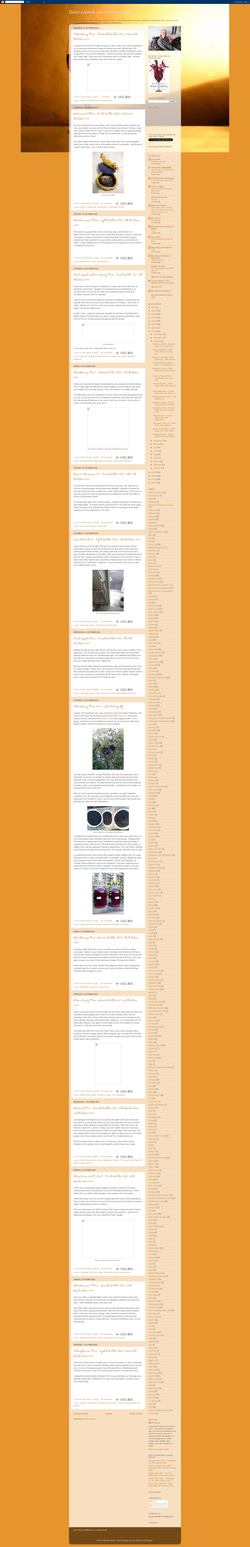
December (157, 334)
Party (150, 1092)
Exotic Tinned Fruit (156, 787)
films (150, 802)
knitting (151, 955)
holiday (151, 886)
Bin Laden (152, 572)
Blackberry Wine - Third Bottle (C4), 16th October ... (164, 370)
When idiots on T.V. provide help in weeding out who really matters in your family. (162, 210)
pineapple (152, 1117)
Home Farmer (154, 893)
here (114, 348)
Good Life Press (155, 849)
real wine (152, 1176)
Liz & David (153, 974)
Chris (150, 668)
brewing (151, 625)
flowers (151, 815)
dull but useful (154, 752)
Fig (149, 799)
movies (151, 1024)
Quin (150, 1148)
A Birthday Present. (158, 161)
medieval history (155, 1002)
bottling (151, 618)
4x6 (133, 1540)
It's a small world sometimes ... (163, 180)
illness (151, 905)
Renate (151, 1189)
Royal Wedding (154, 1226)
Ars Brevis (155, 218)
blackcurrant (85, 261)
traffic (150, 1338)
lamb (107, 987)
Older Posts (136, 1413)
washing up (153, 1373)
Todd (150, 1329)
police (150, 1130)
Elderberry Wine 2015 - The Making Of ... (100, 706)
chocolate (108, 461)
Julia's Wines (153, 939)
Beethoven (152, 566)
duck (150, 749)
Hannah (151, 874)
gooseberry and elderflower (159, 855)
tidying (151, 1323)
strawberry (120, 1095)
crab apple (84, 693)
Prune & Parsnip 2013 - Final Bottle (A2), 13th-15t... (163, 378)
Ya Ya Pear (153, 1401)
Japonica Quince (155, 921)
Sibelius (151, 1261)
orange (151, 1080)
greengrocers (154, 861)
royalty (151, 1229)
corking (151, 709)
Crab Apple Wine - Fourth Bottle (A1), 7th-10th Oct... (164, 392)
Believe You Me (158, 266)
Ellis (150, 774)
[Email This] (119, 97)
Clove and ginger (155, 696)
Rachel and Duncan (156, 1158)
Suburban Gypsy (158, 205)
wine (150, 1385)
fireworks (152, 805)
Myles (124, 356)
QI (149, 1145)
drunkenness (153, 746)
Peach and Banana (156, 1105)
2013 (153, 476)
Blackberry (99, 461)
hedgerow (152, 883)
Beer (150, 563)
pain (150, 1086)
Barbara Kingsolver (156, 548)
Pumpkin (152, 1139)
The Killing (152, 1314)
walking (151, 1370)
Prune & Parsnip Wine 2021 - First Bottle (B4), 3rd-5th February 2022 (162, 1468)
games (151, 833)
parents (151, 1089)
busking (151, 634)
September (158, 441)
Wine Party (152, 1388)
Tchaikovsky (113, 207)
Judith (150, 933)
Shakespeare (153, 1248)
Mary (150, 999)
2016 (153, 328)
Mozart (151, 1030)
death (150, 740)
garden (151, 836)
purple (151, 1142)
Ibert (150, 899)
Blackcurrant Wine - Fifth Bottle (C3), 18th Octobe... (164, 358)
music (150, 1033)
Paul (150, 1098)
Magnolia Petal (154, 986)
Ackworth (122, 716)
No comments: (107, 203)
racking (151, 1161)
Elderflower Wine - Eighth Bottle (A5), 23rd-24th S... (164, 435)
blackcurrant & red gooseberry (160, 591)
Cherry (151, 659)
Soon (153, 231)
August (156, 444)
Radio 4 (118, 924)
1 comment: (106, 97)
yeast (123, 1338)
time (150, 1326)
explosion (152, 793)
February (157, 465)
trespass (151, 1342)
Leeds (97, 693)
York (150, 1407)
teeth (150, 1298)
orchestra (152, 1083)
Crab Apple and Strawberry (97, 356)
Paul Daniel (153, 1102)
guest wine (152, 865)
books (93, 1095)
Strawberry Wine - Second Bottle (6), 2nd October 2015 (163, 410)
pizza (150, 1120)
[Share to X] (124, 97)
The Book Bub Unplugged (162, 178)
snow (150, 1267)
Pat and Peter (154, 1095)
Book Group (85, 1095)
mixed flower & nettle (157, 1011)
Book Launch (153, 612)
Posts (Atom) (90, 1419)
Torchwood (153, 1332)
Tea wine (152, 1292)
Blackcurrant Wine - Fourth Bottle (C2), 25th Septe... (164, 430)
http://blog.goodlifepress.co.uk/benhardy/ (90, 1530)
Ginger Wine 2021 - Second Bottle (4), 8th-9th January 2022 (161, 1474)
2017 (153, 324)
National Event (154, 1045)
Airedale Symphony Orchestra (160, 505)
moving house (106, 100)
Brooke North (153, 631)
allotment (152, 510)
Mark (150, 996)
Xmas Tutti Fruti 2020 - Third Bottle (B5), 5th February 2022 (161, 1485)
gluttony (151, 846)
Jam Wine (152, 918)
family (99, 1338)
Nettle (150, 1052)
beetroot (151, 569)
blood (150, 596)
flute (150, 818)
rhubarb (116, 1160)
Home (108, 1413)
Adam (150, 499)
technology (152, 1295)
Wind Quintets (79, 1163)
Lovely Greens (154, 980)
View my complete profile (158, 1449)
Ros (113, 1095)
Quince (151, 1151)
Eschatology (156, 220)
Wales (150, 1367)
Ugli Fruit (152, 1351)
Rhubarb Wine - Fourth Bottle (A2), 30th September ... (162, 418)
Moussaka (152, 1021)
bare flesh (152, 551)
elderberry (95, 100)
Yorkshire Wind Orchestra (159, 1410)
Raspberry (152, 1173)
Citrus (150, 684)
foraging (98, 924)
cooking (89, 207)
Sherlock (152, 1251)
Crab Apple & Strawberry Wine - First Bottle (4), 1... (164, 364)
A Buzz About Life (159, 197)
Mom (150, 1017)
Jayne (150, 927)
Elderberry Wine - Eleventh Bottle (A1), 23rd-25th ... (164, 345)
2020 (153, 314)
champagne (153, 656)
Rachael (131, 356)
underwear (152, 1354)
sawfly (151, 1245)
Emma (151, 777)
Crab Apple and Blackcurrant (160, 718)
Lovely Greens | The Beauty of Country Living (162, 282)
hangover (152, 871)
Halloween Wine (155, 868)
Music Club (153, 1036)
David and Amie (154, 737)
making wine (108, 924)
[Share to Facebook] (127, 97)
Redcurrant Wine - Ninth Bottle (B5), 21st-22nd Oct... (163, 352)
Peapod (151, 1108)
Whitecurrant (153, 1379)
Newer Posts (81, 1413)
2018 (153, 321)
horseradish (153, 896)
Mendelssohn (154, 1005)
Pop (150, 1133)
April (155, 458)
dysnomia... (156, 237)
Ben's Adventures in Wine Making (102, 12)
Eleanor (151, 771)
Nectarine (152, 1049)
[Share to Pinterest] (129, 97)
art (149, 538)
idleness (151, 902)
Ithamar (151, 914)
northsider (155, 159)
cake (150, 640)
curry (88, 100)
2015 (153, 331)
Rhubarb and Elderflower (158, 1195)
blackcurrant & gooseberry (159, 585)
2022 (153, 307)
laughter (151, 964)
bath (150, 557)
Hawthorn (152, 880)
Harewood (152, 877)
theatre (151, 1320)
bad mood (84, 625)
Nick (150, 1061)
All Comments (157, 1506)
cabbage (152, 637)
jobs (150, 930)
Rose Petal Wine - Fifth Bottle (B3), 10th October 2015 (107, 539)
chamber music (154, 653)
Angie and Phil (154, 526)
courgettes (152, 712)
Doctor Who (109, 1272)
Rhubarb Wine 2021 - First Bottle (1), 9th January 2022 (162, 1462)
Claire (82, 100)
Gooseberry (153, 852)
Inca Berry (152, 908)
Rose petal (112, 625)
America (151, 516)
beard (150, 560)
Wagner (151, 1360)
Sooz (150, 1270)
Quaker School (107, 718)
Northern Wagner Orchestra (159, 1067)
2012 (153, 479)
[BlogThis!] (122, 97)
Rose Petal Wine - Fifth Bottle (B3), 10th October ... (164, 386)
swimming (152, 1285)
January (157, 468)
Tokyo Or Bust (157, 187)
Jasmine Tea (153, 924)
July (155, 447)
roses (150, 1220)
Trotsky (151, 1348)
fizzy (150, 812)
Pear (150, 1111)
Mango (151, 992)
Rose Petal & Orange (157, 1217)
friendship (152, 830)
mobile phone (154, 1014)
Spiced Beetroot (155, 1273)
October (157, 341)
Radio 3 (151, 1164)
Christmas (152, 674)
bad (150, 541)
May (155, 454)
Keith (150, 946)
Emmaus (152, 780)
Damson (151, 727)
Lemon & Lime (154, 971)
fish (94, 207)
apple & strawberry (156, 532)
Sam (150, 1242)
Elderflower (92, 1403)
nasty (150, 1042)
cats (150, 646)
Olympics (152, 1074)
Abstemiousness (87, 461)
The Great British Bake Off (119, 693)
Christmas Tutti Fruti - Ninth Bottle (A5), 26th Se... (164, 424)
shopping (152, 1257)
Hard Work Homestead (161, 291)
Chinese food (153, 662)
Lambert (151, 961)
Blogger (149, 1540)
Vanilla (151, 1357)
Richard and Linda (156, 1201)
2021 (153, 311)
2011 (153, 483)
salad (150, 1236)
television (77, 359)
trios (150, 1345)
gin (149, 840)
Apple (150, 529)
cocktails (151, 699)
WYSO (121, 207)
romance (152, 1208)
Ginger (151, 843)
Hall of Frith (156, 287)
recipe (151, 1179)
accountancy (153, 496)
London (104, 693)
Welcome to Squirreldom (162, 277)
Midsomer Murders (156, 1008)
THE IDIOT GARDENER (161, 168)
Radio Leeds (153, 1170)
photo (150, 1114)
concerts (151, 702)
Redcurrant (102, 207)
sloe (150, 1264)
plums (150, 1123)
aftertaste (152, 502)
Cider (150, 681)
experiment (153, 790)
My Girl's (154, 199)
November (157, 338)
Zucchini (151, 1413)
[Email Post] (115, 97)
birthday (151, 576)
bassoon (83, 1403)
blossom (151, 600)
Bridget (151, 628)
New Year (152, 1055)
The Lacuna (153, 1317)
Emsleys (151, 783)
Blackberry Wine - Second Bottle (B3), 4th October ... (164, 403)
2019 (153, 318)
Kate (150, 942)
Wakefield (152, 1364)
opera (150, 1077)
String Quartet (154, 1282)
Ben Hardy (155, 1423)
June (155, 451)
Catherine (94, 987)
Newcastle (152, 1058)
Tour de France (154, 1335)
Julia (150, 936)
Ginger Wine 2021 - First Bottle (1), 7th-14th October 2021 (161, 1480)
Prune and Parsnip (88, 526)
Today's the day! (157, 260)
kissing (151, 949)
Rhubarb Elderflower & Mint (159, 1198)
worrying (151, 1395)
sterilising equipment (156, 1276)
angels (151, 523)
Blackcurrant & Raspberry (159, 588)
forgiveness (153, 827)
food (92, 693)
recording (152, 1183)
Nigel (150, 1064)
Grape (151, 858)
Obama (151, 1070)
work (118, 1338)
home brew (153, 889)
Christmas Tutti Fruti (88, 1272)
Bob (150, 603)
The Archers (153, 1307)
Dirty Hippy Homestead (161, 248)
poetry (151, 1127)
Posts (154, 1502)
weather (125, 924)
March (156, 461)
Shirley (151, 1254)
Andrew (151, 519)
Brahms (151, 621)
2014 (153, 472)
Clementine (153, 693)
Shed (153, 250)
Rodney (151, 1204)
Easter (151, 762)
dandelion (152, 730)
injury (150, 911)
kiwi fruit (151, 952)
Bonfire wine (153, 606)
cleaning (151, 690)
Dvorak (151, 759)
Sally (150, 1239)
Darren (151, 734)
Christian (152, 671)
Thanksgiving (153, 1304)
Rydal (150, 1232)
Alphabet (152, 513)
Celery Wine (153, 649)
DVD (121, 461)
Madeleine (107, 1160)
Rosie (150, 1223)
